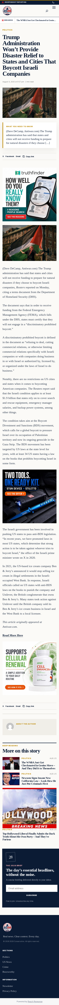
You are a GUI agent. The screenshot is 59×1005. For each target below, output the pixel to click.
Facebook (10, 156)
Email (18, 156)
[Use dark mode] (53, 2)
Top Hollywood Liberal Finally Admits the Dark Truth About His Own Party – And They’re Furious (29, 836)
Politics (8, 30)
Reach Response (35, 1001)
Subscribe (31, 895)
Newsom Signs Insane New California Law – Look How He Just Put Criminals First (39, 780)
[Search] (46, 10)
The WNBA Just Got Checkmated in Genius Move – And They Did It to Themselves (37, 20)
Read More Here (13, 635)
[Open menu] (54, 10)
